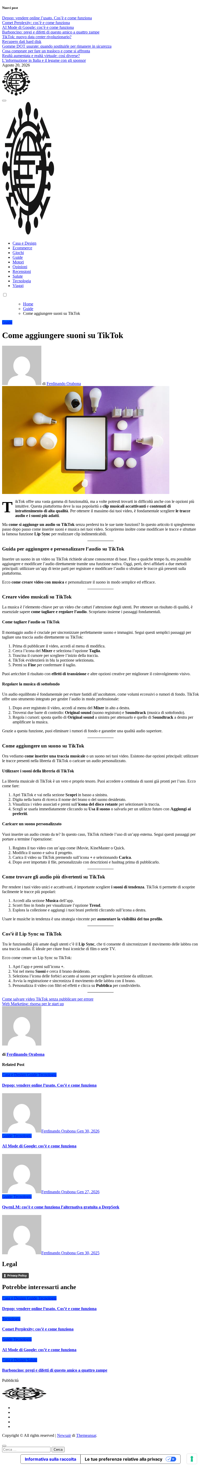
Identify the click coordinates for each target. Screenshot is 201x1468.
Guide (18, 257)
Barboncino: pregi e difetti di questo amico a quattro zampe (54, 1370)
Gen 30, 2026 (88, 1131)
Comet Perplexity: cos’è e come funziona (38, 1329)
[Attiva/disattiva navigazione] (4, 100)
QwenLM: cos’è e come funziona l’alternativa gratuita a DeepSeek (60, 1207)
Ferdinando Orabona (64, 383)
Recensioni (22, 271)
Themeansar (86, 1435)
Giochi (18, 252)
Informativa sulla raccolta (50, 1459)
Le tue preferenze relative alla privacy (123, 1459)
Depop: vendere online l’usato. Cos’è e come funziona (49, 1085)
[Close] (4, 1446)
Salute (18, 276)
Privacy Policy (17, 1275)
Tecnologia (22, 281)
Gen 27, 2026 (88, 1192)
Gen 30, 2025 (88, 1253)
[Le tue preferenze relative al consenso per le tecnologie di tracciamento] (192, 1459)
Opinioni (20, 267)
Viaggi (18, 285)
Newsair (64, 1435)
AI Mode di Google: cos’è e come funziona (39, 1146)
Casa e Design (24, 243)
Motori (18, 262)
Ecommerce (22, 248)
